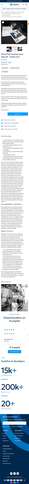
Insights (4, 435)
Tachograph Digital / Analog (7, 450)
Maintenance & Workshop (6, 460)
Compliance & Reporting (10, 12)
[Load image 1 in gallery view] (9, 49)
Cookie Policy (18, 438)
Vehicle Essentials (16, 13)
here (18, 96)
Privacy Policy (18, 440)
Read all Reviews (14, 351)
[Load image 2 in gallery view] (14, 49)
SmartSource (6, 440)
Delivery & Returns (19, 435)
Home (2, 12)
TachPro (11, 477)
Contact (4, 438)
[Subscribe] (24, 423)
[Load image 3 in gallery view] (20, 49)
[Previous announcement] (2, 1)
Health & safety (6, 456)
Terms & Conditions (19, 433)
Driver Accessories (6, 15)
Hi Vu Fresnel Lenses (6, 13)
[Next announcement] (26, 1)
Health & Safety (20, 12)
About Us (5, 433)
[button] (2, 4)
